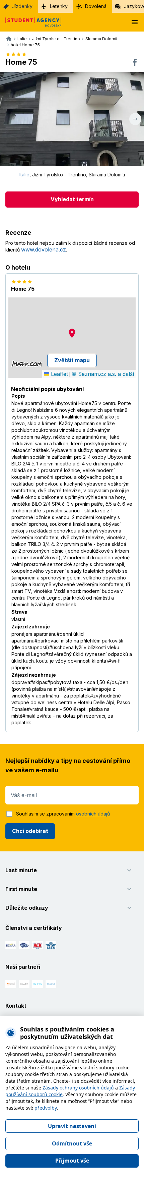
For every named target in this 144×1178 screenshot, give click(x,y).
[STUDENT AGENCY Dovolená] (31, 22)
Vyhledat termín (72, 199)
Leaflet (58, 374)
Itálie (24, 174)
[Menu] (135, 22)
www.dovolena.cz (43, 249)
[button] (72, 333)
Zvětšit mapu (72, 360)
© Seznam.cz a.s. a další (102, 374)
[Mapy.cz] (26, 364)
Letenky (59, 6)
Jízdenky (22, 6)
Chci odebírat (30, 831)
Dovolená (95, 6)
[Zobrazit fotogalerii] (72, 119)
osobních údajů (93, 814)
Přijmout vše (72, 1160)
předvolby (45, 1108)
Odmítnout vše (72, 1143)
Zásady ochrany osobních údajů (78, 1087)
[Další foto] (135, 119)
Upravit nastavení (72, 1126)
